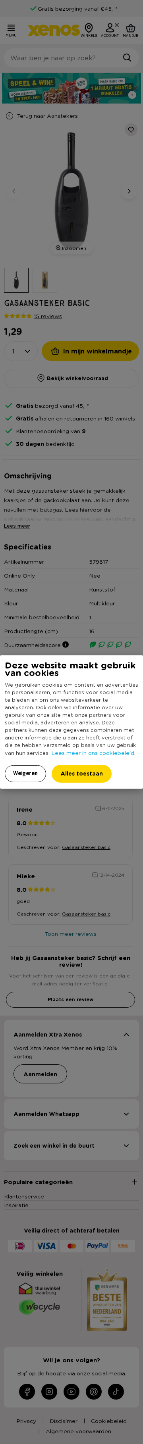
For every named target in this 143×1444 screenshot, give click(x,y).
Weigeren (25, 773)
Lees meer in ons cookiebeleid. (93, 752)
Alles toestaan (81, 773)
